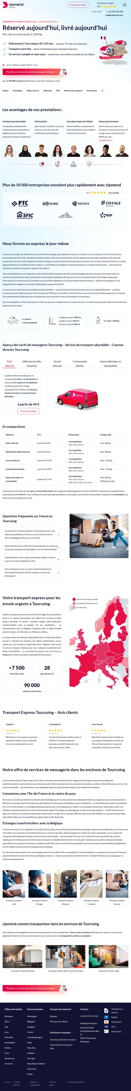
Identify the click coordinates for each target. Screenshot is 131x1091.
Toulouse (9, 1063)
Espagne (31, 1027)
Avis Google (113, 192)
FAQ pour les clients (59, 1021)
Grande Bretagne (34, 1037)
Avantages (17, 90)
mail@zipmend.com (114, 15)
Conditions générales (17, 1083)
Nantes (8, 1047)
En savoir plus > (106, 140)
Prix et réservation (78, 5)
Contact (7, 1082)
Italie (29, 1042)
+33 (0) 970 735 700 (89, 1016)
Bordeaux (9, 1016)
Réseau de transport (73, 90)
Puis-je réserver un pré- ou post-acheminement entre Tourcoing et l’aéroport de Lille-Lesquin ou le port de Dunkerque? (28, 572)
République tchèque (36, 1063)
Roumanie (31, 1069)
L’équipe (53, 1016)
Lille (6, 1027)
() (114, 11)
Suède (30, 1074)
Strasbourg (9, 1058)
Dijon (7, 1021)
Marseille (9, 1037)
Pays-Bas (31, 1047)
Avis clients (92, 90)
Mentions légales (52, 1083)
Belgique (31, 1021)
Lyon (7, 1032)
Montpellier (10, 1042)
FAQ (58, 90)
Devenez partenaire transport (63, 1039)
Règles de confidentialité (35, 1083)
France (30, 1032)
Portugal (31, 1058)
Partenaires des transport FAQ (61, 1046)
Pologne (31, 1053)
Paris (7, 1053)
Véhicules (47, 90)
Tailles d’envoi (32, 90)
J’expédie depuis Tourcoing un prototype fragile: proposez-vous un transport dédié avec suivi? (30, 559)
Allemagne (32, 1016)
